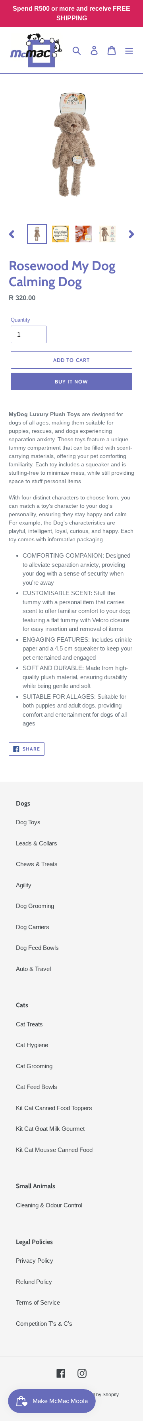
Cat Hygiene (32, 1045)
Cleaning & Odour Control (49, 1205)
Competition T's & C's (44, 1323)
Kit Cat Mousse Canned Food (54, 1149)
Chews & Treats (37, 864)
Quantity (20, 320)
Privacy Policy (34, 1260)
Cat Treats (29, 1024)
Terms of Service (38, 1302)
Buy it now (71, 381)
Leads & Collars (36, 843)
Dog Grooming (35, 905)
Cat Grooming (34, 1066)
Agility (23, 885)
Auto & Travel (33, 968)
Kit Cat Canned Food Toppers (54, 1108)
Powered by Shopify (97, 1394)
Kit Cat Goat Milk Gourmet (50, 1128)
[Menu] (129, 50)
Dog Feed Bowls (37, 947)
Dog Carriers (32, 927)
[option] (36, 234)
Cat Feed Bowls (36, 1086)
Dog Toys (28, 822)
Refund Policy (34, 1281)
